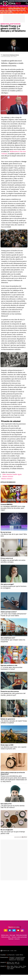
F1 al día (17, 963)
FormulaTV (12, 957)
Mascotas (17, 967)
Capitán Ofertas (19, 954)
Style (16, 962)
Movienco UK (12, 959)
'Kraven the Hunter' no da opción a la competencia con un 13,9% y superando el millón (12, 10)
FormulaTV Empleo (20, 957)
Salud (8, 967)
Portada (10, 5)
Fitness (22, 967)
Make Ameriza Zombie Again (12, 474)
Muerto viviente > (7, 478)
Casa (8, 968)
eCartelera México (19, 958)
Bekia (8, 966)
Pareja (24, 966)
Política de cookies (6, 937)
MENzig (9, 962)
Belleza (16, 966)
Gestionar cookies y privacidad (19, 937)
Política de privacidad (21, 935)
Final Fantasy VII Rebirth (20, 1)
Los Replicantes (11, 954)
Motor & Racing (10, 963)
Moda (12, 966)
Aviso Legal (12, 935)
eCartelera (11, 958)
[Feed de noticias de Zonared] (5, 930)
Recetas (13, 967)
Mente (11, 968)
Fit (18, 962)
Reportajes (15, 5)
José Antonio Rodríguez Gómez (11, 55)
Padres (20, 966)
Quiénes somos (5, 935)
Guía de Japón (20, 959)
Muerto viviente (7, 476)
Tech (13, 962)
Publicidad (10, 939)
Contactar (17, 939)
